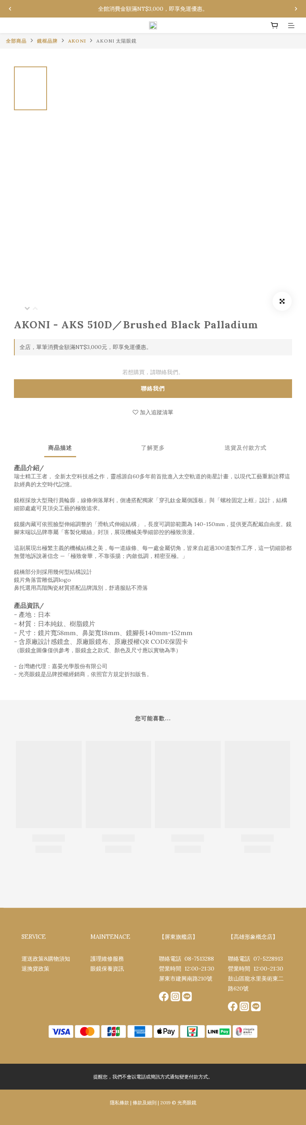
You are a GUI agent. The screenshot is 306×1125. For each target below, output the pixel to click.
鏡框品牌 (47, 41)
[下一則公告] (296, 8)
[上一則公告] (10, 8)
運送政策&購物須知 (46, 958)
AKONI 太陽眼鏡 (116, 41)
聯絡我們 (153, 388)
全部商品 (16, 41)
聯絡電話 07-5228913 (255, 958)
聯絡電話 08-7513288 (186, 958)
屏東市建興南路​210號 (185, 978)
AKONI (77, 41)
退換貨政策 (35, 968)
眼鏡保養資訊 (107, 968)
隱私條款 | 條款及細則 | (134, 1103)
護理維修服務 (107, 958)
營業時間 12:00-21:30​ (186, 968)
